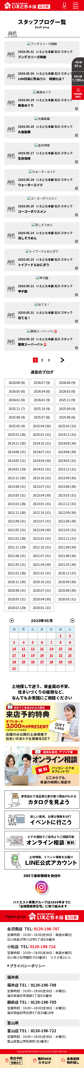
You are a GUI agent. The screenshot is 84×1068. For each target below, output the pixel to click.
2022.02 (17, 538)
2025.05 (17, 425)
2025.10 (42, 408)
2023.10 (42, 477)
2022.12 (67, 503)
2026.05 (17, 391)
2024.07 (42, 451)
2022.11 (17, 512)
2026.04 (42, 391)
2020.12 (67, 573)
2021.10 (42, 547)
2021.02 (17, 573)
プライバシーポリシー (27, 965)
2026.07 (42, 382)
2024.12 (67, 434)
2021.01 (42, 573)
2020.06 (67, 590)
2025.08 (17, 417)
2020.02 (17, 607)
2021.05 (17, 564)
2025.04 (42, 425)
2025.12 (67, 399)
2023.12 (67, 469)
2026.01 (42, 399)
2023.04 (42, 495)
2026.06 (67, 382)
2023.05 (17, 495)
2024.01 (42, 469)
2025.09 (67, 408)
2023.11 (17, 477)
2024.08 (17, 451)
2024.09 (67, 443)
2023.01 (42, 503)
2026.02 (17, 399)
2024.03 (67, 460)
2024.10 (42, 443)
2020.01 (42, 607)
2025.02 (17, 434)
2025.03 (67, 425)
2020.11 (17, 581)
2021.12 (67, 538)
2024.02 (17, 469)
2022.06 (67, 521)
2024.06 (67, 451)
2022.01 (42, 538)
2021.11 (17, 547)
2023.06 (67, 486)
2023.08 (17, 486)
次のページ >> (62, 360)
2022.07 (42, 521)
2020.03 (67, 599)
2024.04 (42, 460)
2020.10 (42, 581)
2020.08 (17, 590)
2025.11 (17, 408)
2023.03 (67, 495)
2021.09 (67, 547)
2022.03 (67, 529)
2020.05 (17, 599)
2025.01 (42, 434)
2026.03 (67, 391)
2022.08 (17, 521)
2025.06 (67, 417)
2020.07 (42, 590)
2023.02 (17, 503)
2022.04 (42, 529)
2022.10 (42, 512)
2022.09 (67, 512)
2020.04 (42, 599)
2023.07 (42, 486)
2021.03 (67, 564)
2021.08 (17, 555)
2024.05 (17, 460)
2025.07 (42, 417)
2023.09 (67, 477)
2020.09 (67, 581)
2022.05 (17, 529)
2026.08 (17, 382)
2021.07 (42, 555)
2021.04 (42, 564)
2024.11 (17, 443)
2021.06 (67, 555)
